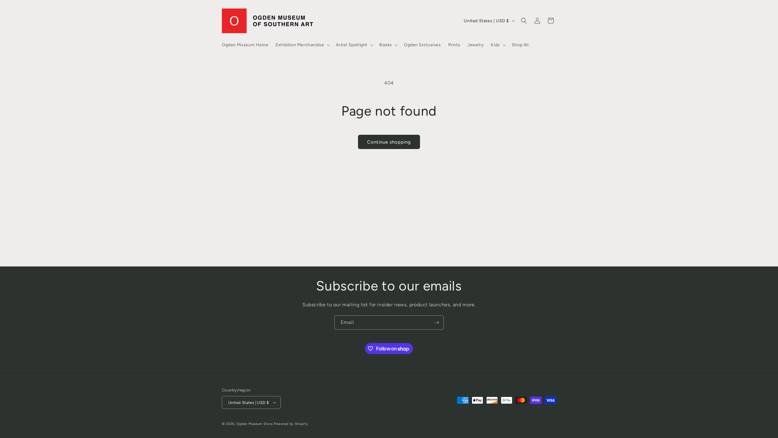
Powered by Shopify (291, 424)
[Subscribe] (436, 322)
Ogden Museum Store (254, 424)
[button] (302, 45)
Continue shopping (389, 142)
